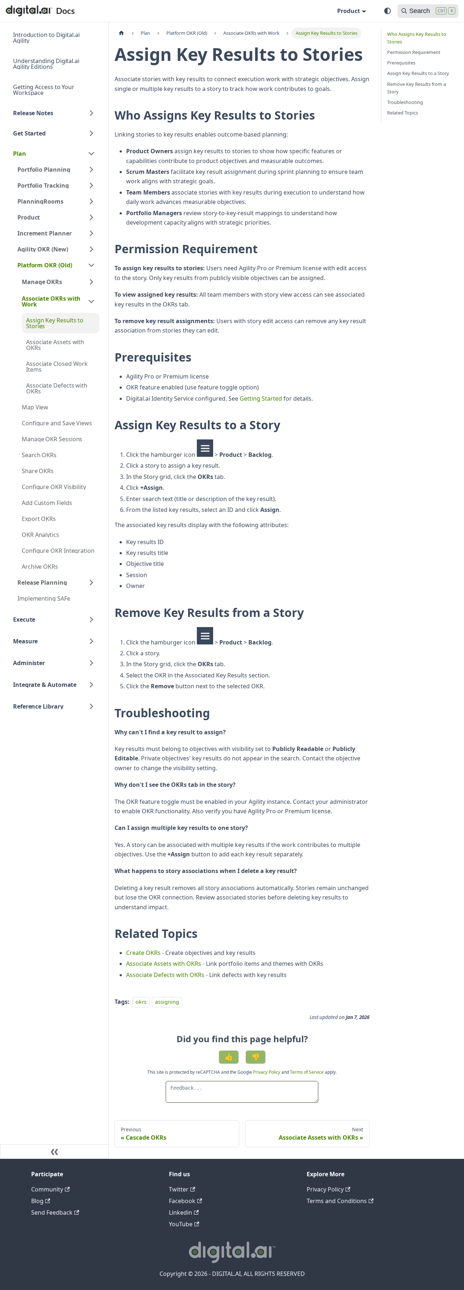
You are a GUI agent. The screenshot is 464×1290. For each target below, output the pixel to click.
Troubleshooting (405, 102)
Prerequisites (401, 62)
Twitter (178, 1189)
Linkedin (180, 1212)
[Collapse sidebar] (54, 1151)
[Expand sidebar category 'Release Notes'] (91, 113)
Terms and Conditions (337, 1201)
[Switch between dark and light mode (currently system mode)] (387, 11)
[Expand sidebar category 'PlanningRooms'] (91, 201)
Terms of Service (307, 1072)
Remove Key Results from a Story (416, 88)
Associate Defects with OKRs (165, 975)
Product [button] (348, 11)
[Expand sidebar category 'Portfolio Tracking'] (91, 185)
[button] (58, 282)
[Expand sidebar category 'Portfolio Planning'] (91, 169)
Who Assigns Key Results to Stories (416, 38)
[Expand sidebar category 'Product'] (91, 217)
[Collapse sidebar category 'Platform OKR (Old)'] (91, 265)
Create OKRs (143, 953)
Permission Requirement (413, 52)
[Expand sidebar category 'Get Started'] (91, 133)
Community (47, 1189)
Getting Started (261, 398)
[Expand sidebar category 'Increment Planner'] (91, 233)
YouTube (180, 1224)
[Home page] (121, 33)
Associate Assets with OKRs (163, 964)
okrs (141, 1001)
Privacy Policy (267, 1072)
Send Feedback (51, 1212)
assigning (167, 1001)
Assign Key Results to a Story (418, 73)
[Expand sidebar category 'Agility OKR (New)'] (91, 249)
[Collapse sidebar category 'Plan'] (91, 153)
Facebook (182, 1201)
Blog (37, 1201)
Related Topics (402, 112)
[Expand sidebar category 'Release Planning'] (91, 582)
